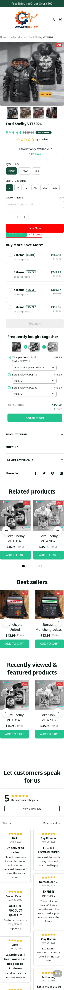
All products (18, 37)
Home (3, 37)
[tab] (23, 566)
